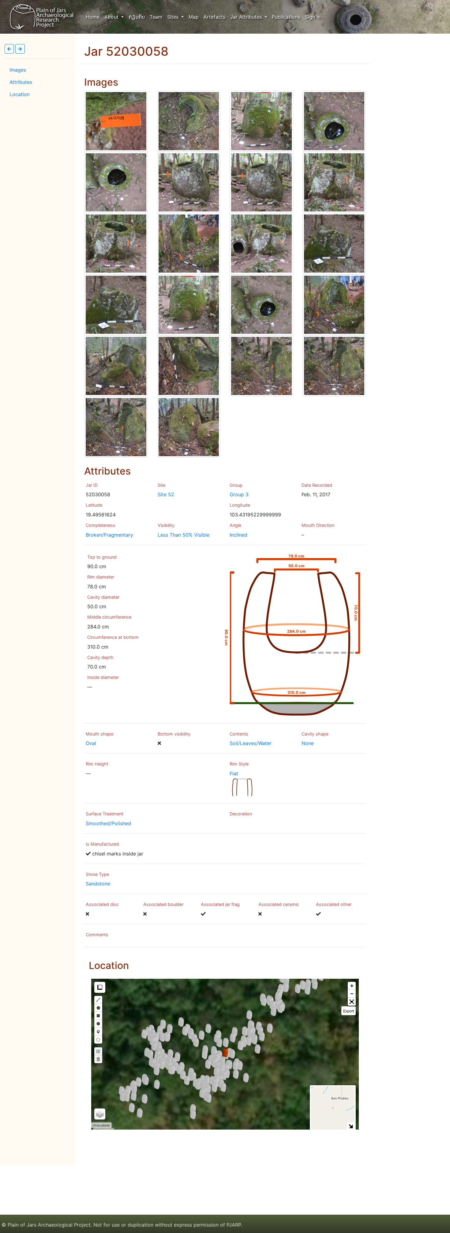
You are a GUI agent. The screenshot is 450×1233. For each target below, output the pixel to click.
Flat (234, 773)
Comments (97, 934)
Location (19, 94)
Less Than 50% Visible (183, 535)
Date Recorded (317, 485)
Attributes (20, 82)
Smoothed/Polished (108, 823)
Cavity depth (100, 657)
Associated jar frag (220, 904)
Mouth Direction (318, 525)
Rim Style (239, 763)
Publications (286, 17)
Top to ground (102, 557)
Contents (239, 733)
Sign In (313, 17)
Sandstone (98, 884)
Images (17, 70)
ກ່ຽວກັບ (137, 17)
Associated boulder (163, 904)
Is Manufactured (102, 844)
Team (156, 17)
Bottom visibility (174, 733)
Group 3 (239, 494)
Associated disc (102, 904)
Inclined (238, 535)
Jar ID (92, 485)
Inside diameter (103, 677)
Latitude (94, 505)
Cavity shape (315, 733)
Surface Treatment (104, 813)
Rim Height (97, 763)
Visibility (166, 525)
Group (236, 485)
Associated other (333, 904)
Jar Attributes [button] (246, 17)
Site (161, 485)
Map (194, 17)
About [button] (112, 17)
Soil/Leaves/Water (251, 743)
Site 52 (166, 494)
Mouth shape (99, 733)
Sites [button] (173, 17)
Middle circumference (109, 617)
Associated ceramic (278, 904)
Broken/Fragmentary (109, 535)
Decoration (241, 813)
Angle (235, 525)
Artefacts (214, 17)
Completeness (100, 525)
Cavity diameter (103, 597)
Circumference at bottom (113, 637)
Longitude (240, 505)
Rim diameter (100, 576)
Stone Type (97, 874)
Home (94, 16)
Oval (91, 743)
